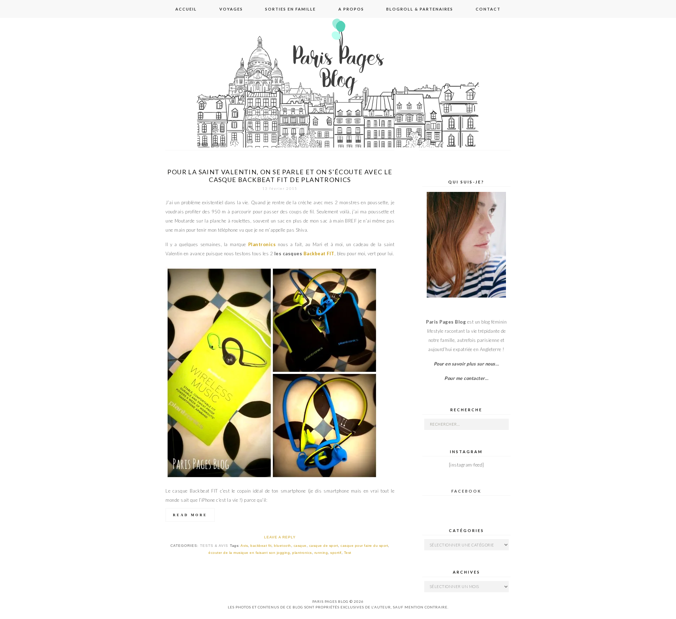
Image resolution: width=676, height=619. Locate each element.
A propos (351, 9)
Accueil (186, 9)
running (321, 553)
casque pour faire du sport (364, 546)
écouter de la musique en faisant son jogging (249, 553)
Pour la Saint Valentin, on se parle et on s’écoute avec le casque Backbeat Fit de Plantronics (279, 175)
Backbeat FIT (318, 253)
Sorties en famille (290, 9)
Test (347, 553)
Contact (488, 9)
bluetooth (282, 546)
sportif (336, 553)
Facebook (466, 491)
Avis (244, 546)
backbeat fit (260, 546)
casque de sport (323, 546)
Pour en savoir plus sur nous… (466, 364)
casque (300, 546)
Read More (190, 515)
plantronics (302, 553)
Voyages (231, 9)
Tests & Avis (214, 546)
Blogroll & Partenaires (419, 9)
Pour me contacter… (466, 378)
